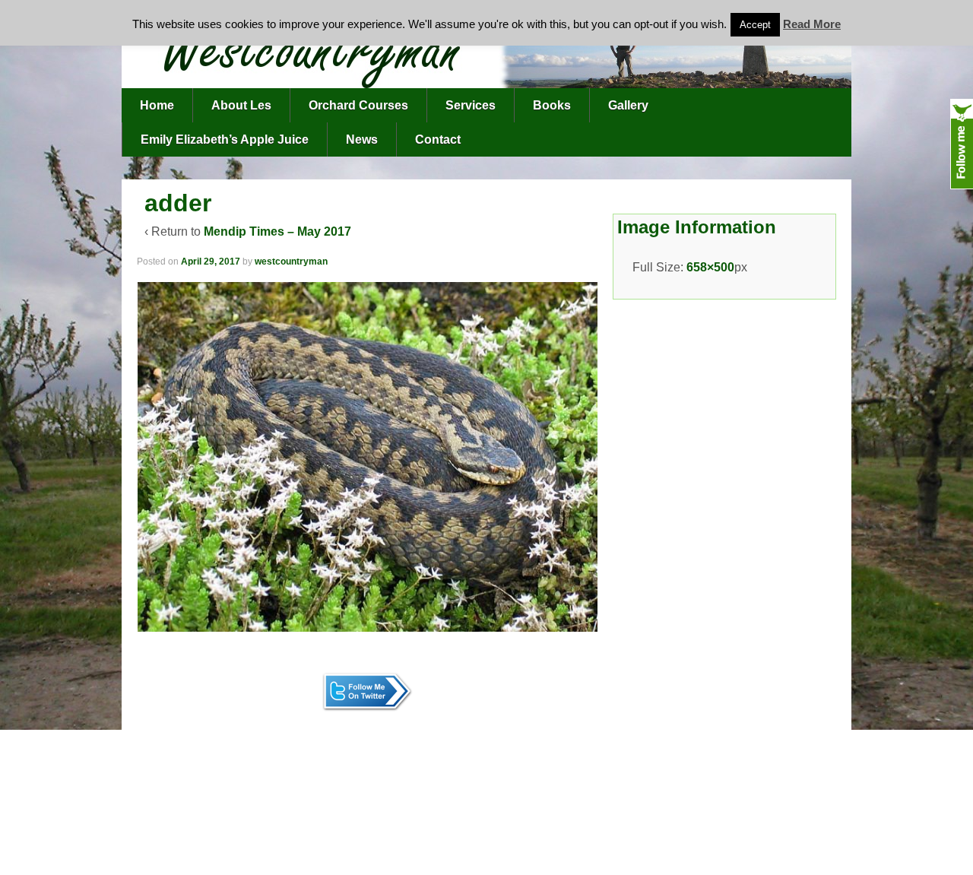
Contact (438, 139)
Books (552, 105)
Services (470, 105)
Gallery (628, 105)
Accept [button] (755, 24)
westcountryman (291, 261)
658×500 (710, 267)
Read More (812, 23)
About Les (241, 105)
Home (157, 105)
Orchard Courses (358, 105)
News (362, 139)
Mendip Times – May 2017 (277, 231)
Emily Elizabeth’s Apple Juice (225, 139)
